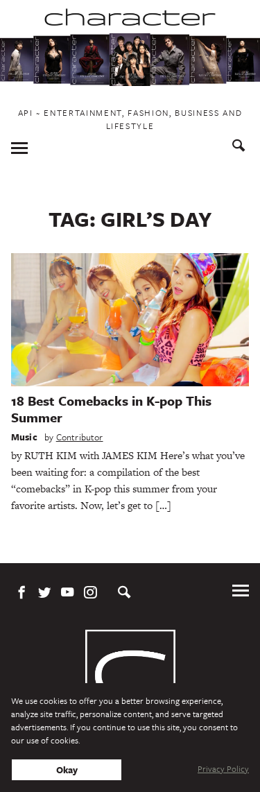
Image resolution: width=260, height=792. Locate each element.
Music (24, 437)
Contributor (79, 437)
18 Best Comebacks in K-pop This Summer (111, 409)
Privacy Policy (223, 768)
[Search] (239, 147)
